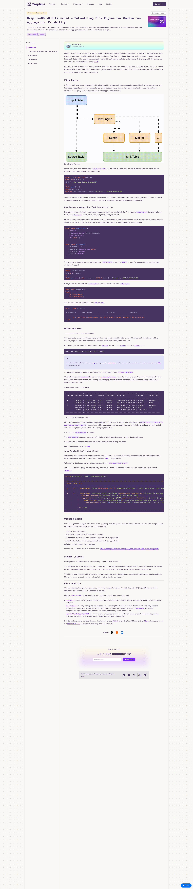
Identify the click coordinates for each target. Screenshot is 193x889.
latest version (76, 596)
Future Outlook (32, 63)
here (88, 446)
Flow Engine (32, 47)
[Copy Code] (161, 178)
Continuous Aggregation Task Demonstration (43, 51)
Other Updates (32, 55)
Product (37, 13)
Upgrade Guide (32, 59)
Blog (100, 4)
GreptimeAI (140, 608)
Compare (90, 4)
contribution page (73, 624)
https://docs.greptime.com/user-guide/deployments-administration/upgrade (129, 549)
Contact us (159, 4)
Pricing (109, 4)
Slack (96, 62)
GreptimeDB (32, 34)
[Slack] (139, 675)
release (42, 34)
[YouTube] (129, 675)
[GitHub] (124, 675)
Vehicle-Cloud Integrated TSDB (77, 614)
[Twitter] (134, 675)
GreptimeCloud (71, 606)
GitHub (115, 621)
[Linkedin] (145, 675)
